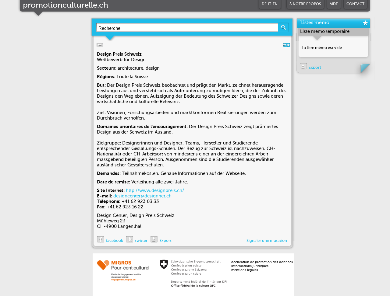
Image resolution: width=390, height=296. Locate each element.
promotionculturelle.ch (65, 5)
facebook (114, 241)
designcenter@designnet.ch (142, 196)
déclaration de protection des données (262, 262)
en (275, 4)
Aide (334, 4)
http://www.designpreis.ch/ (155, 190)
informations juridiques (249, 266)
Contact (355, 4)
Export (165, 241)
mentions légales (244, 270)
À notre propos (305, 4)
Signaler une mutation (266, 241)
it (269, 4)
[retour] (99, 46)
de (264, 4)
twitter (141, 241)
